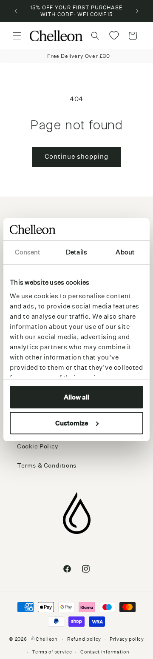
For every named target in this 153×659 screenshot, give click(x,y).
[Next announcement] (137, 11)
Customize (71, 423)
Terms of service (52, 652)
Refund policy (84, 639)
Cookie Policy (38, 446)
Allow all (76, 397)
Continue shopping (76, 156)
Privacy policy (127, 639)
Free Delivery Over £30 (78, 56)
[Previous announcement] (15, 11)
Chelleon (47, 639)
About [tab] (125, 252)
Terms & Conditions (46, 465)
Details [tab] (76, 252)
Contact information (104, 652)
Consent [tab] (27, 252)
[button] (17, 35)
